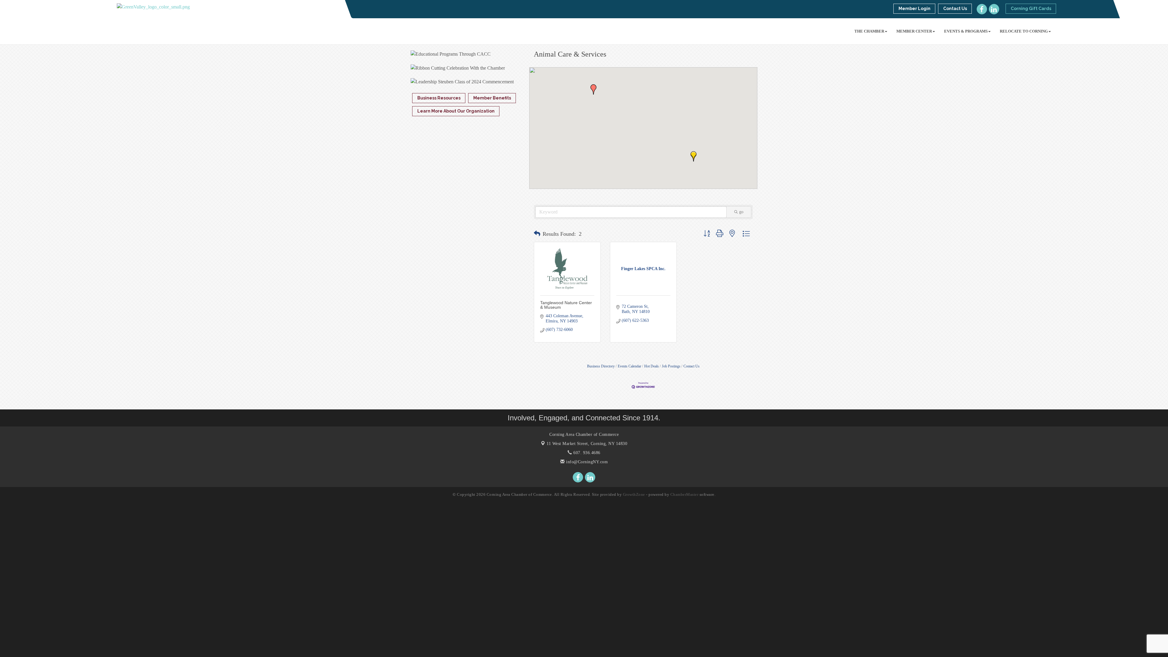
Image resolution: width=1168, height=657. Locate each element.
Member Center (914, 31)
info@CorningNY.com (586, 462)
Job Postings (671, 366)
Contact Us (691, 366)
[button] (693, 156)
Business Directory (601, 366)
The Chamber (869, 31)
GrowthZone (634, 494)
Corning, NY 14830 (587, 443)
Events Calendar (629, 366)
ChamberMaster (684, 494)
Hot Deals (651, 366)
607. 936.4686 (586, 452)
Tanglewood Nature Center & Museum (566, 305)
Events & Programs (966, 31)
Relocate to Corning (1024, 31)
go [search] (741, 212)
